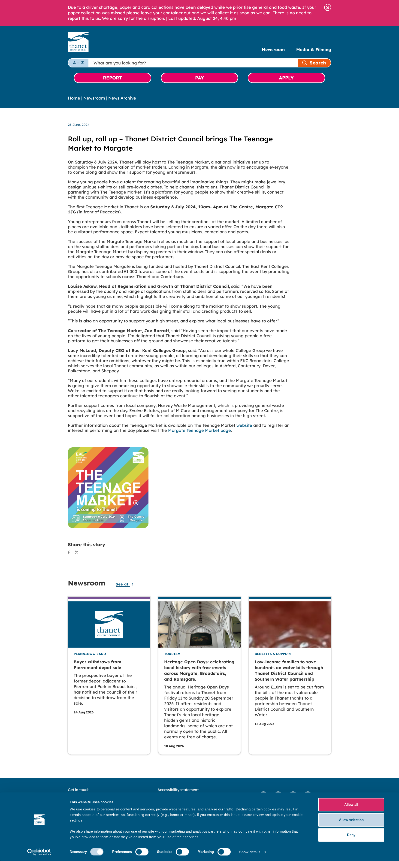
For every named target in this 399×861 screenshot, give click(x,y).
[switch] (141, 851)
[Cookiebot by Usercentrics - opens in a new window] (39, 852)
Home (74, 98)
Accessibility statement (178, 789)
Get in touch (79, 789)
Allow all (351, 804)
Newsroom (273, 49)
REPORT (112, 78)
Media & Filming (313, 49)
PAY (199, 78)
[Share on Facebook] (69, 552)
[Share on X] (77, 552)
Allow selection (351, 820)
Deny (351, 835)
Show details (249, 852)
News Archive (122, 98)
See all (123, 584)
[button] (327, 7)
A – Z (78, 62)
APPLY (286, 78)
